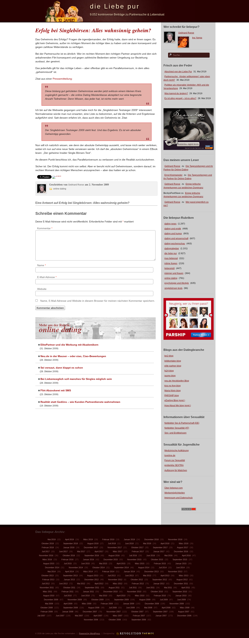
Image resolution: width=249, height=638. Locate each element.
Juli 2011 (133, 587)
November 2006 (91, 620)
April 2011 (185, 587)
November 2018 (175, 539)
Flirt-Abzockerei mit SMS (55, 390)
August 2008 (93, 607)
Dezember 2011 (181, 583)
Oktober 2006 (115, 620)
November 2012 (115, 579)
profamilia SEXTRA (174, 465)
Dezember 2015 (111, 559)
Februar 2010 (160, 595)
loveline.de (169, 455)
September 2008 (70, 607)
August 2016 (114, 555)
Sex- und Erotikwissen (175, 433)
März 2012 (117, 583)
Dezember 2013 (151, 571)
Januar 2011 (88, 591)
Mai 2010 (103, 595)
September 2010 (179, 591)
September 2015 (180, 559)
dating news (170, 223)
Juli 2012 (46, 583)
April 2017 (99, 551)
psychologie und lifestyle (176, 283)
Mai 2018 (147, 543)
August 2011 (114, 587)
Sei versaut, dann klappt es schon (61, 367)
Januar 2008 (67, 611)
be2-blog (168, 356)
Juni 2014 (180, 567)
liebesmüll (169, 268)
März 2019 (88, 539)
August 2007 (183, 611)
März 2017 (117, 551)
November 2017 (115, 547)
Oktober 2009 (97, 599)
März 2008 (184, 607)
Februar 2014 (108, 571)
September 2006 (138, 620)
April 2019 (69, 539)
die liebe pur (170, 253)
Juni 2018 (129, 543)
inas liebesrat (171, 258)
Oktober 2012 (137, 579)
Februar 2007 (139, 615)
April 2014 (69, 571)
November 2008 (177, 603)
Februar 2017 (138, 551)
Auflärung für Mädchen (175, 470)
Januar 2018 (68, 547)
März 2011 (47, 591)
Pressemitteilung (62, 78)
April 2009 (68, 603)
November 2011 (47, 587)
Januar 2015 (180, 563)
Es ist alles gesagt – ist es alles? (180, 98)
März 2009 (86, 603)
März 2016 (47, 559)
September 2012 (159, 579)
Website (41, 288)
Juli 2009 (164, 599)
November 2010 (134, 591)
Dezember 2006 (184, 615)
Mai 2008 (148, 607)
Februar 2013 (48, 579)
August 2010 (48, 595)
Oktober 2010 (157, 591)
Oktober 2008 (46, 607)
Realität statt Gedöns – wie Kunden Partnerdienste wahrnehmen (80, 401)
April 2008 (166, 607)
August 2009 (144, 599)
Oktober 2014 (98, 567)
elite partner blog (172, 366)
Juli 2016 (133, 555)
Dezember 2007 (90, 611)
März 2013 (183, 575)
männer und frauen (173, 273)
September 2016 (91, 555)
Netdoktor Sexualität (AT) (176, 428)
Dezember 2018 (151, 539)
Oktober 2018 (48, 543)
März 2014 (88, 571)
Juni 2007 (60, 615)
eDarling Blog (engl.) (174, 400)
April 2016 (186, 555)
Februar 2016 (67, 559)
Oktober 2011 (69, 587)
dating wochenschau (174, 243)
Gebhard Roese (186, 33)
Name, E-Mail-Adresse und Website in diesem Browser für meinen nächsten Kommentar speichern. (97, 300)
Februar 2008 (47, 611)
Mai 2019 (52, 539)
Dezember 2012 (91, 579)
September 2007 (160, 611)
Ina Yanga (197, 37)
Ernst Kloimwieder (173, 175)
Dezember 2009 (51, 599)
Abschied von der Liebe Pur (178, 71)
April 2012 (99, 583)
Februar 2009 (107, 603)
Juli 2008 (113, 607)
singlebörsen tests (173, 288)
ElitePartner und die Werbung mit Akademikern (69, 344)
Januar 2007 (161, 615)
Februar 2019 (108, 539)
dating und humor (173, 233)
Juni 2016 (150, 555)
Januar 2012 (158, 583)
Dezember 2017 (91, 547)
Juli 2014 (163, 567)
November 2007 (113, 611)
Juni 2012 (63, 583)
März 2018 (183, 543)
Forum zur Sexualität (174, 460)
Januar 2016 (88, 559)
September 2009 (121, 599)
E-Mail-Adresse (47, 277)
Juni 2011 (150, 587)
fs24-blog (169, 370)
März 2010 (139, 595)
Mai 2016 (168, 555)
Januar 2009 (128, 603)
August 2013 (92, 575)
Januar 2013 (69, 579)
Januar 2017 (158, 551)
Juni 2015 (85, 563)
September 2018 (70, 543)
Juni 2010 (85, 595)
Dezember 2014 (52, 567)
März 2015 (139, 563)
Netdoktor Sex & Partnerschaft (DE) (181, 423)
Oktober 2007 (137, 611)
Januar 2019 (129, 539)
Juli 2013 (112, 575)
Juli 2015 (68, 563)
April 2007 (98, 615)
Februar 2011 (67, 591)
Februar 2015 (160, 563)
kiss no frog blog (172, 385)
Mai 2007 (79, 615)
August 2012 (182, 579)
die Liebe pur (115, 6)
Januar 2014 (129, 571)
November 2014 (76, 567)
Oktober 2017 (137, 547)
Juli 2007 (41, 615)
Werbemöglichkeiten (174, 493)
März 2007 (117, 615)
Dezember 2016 (181, 551)
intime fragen (170, 263)
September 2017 (160, 547)
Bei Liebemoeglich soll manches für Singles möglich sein (76, 378)
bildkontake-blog (172, 361)
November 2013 (175, 571)
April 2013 (165, 575)
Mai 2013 (147, 575)
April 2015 (121, 563)
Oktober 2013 (47, 575)
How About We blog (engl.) (177, 405)
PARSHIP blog (171, 395)
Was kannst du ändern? (176, 93)
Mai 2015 (103, 563)
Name (41, 265)
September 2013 (70, 575)
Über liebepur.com (173, 488)
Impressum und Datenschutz (178, 497)
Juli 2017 (46, 551)
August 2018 (92, 543)
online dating (170, 278)
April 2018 (165, 543)
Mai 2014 (52, 571)
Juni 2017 (63, 551)
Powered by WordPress (89, 633)
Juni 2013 (129, 575)
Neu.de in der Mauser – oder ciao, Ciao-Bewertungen (73, 356)
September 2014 (121, 567)
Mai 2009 (49, 603)
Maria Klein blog (172, 390)
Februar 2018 (48, 547)
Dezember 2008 (152, 603)
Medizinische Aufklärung (176, 450)
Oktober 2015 (157, 559)
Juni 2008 (130, 607)
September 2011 (92, 587)
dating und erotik (172, 228)
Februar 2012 (138, 583)
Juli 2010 (68, 595)
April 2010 (121, 595)
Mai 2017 (81, 551)
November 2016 (46, 555)
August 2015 (48, 563)
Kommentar (44, 228)
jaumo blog (170, 375)
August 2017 (182, 547)
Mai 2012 (81, 583)
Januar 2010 (180, 595)
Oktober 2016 (69, 555)
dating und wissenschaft (176, 238)
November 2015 (134, 559)
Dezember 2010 (110, 591)
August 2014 (143, 567)
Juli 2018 (112, 543)
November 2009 (75, 599)
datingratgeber (171, 248)
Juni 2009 (181, 599)
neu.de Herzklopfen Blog (176, 380)
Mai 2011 (168, 587)
